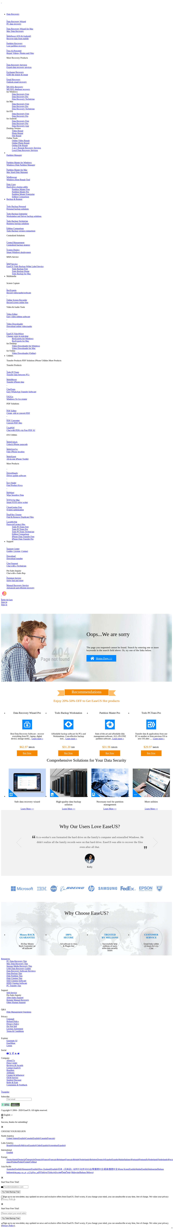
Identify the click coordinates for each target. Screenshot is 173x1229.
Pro (20, 529)
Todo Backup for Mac (21, 274)
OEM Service (12, 1077)
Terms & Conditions (15, 1031)
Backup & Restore (14, 199)
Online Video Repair (21, 140)
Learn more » (37, 739)
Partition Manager (14, 155)
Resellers (10, 1070)
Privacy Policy (12, 1024)
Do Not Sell (11, 1026)
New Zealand (48, 1169)
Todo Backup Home (20, 271)
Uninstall (10, 1019)
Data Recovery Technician (23, 99)
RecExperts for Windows (22, 338)
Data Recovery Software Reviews (21, 971)
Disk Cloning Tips (14, 978)
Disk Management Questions (18, 1012)
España (112, 1159)
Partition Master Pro (20, 192)
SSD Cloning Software (16, 981)
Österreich (34, 1159)
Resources (5, 959)
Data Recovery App (20, 126)
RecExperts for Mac (20, 341)
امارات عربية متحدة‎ (27, 1172)
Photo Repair (17, 133)
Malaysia (82, 1172)
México (28, 1145)
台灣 (97, 1169)
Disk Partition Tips (14, 976)
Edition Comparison (20, 197)
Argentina (57, 1145)
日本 (65, 1169)
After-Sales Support (14, 997)
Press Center (11, 1063)
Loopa (9, 1045)
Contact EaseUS (13, 1068)
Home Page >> (104, 658)
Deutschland (16, 1159)
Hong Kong (127, 1169)
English (9, 1152)
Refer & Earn (12, 1082)
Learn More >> (27, 809)
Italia (125, 1159)
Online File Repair (20, 145)
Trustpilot (5, 1092)
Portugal (139, 1159)
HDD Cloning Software (16, 983)
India (142, 1169)
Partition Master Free (21, 189)
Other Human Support (16, 1002)
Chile (42, 1145)
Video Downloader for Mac (24, 348)
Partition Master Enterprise (23, 194)
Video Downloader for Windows (26, 346)
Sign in (4, 602)
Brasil (13, 1145)
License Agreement (14, 1029)
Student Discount (13, 1080)
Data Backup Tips (14, 973)
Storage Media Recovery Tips (19, 966)
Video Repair (17, 131)
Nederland (158, 1159)
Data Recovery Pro (20, 96)
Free (20, 527)
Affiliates (10, 1073)
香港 (111, 1169)
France (50, 1159)
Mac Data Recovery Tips (17, 964)
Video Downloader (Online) (24, 353)
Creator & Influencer (15, 1075)
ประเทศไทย (62, 1172)
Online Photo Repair (20, 143)
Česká (30, 1162)
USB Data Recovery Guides (18, 968)
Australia (14, 1169)
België (81, 1159)
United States (16, 1138)
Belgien (97, 1159)
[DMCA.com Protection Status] (15, 1105)
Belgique (65, 1159)
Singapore (30, 1169)
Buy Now (27, 753)
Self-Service (11, 993)
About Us (10, 1060)
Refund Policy (12, 1021)
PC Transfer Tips (13, 985)
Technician (23, 532)
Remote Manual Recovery (17, 1000)
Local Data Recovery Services (25, 150)
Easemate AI (11, 1041)
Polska (17, 1162)
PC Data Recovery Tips (16, 961)
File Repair (16, 136)
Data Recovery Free (20, 94)
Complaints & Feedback (16, 1085)
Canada (33, 1138)
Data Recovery (12, 14)
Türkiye (47, 1172)
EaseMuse (10, 1043)
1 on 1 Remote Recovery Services (26, 148)
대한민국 (81, 1169)
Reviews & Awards (14, 1065)
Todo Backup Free (20, 269)
